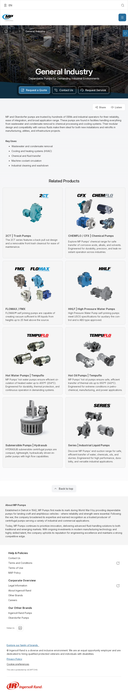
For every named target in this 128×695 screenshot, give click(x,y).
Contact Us (14, 558)
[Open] (122, 17)
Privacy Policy (14, 659)
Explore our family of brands (23, 645)
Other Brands (15, 595)
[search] (122, 5)
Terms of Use (15, 567)
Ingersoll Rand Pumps (20, 613)
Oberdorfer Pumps (18, 617)
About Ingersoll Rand (19, 590)
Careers (12, 600)
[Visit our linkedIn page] (20, 628)
